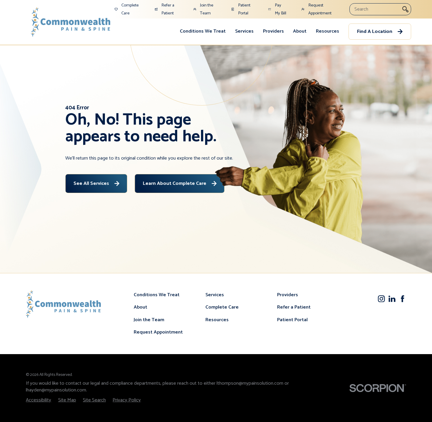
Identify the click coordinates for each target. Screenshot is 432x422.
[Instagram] (381, 298)
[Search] (405, 9)
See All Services (91, 183)
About (300, 31)
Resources (327, 31)
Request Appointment (158, 332)
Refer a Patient (294, 307)
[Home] (70, 22)
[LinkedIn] (392, 298)
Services (244, 31)
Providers (273, 31)
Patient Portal (292, 320)
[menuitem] (203, 31)
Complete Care (222, 307)
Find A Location (374, 32)
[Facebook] (402, 298)
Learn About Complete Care (174, 183)
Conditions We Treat (203, 31)
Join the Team (149, 320)
